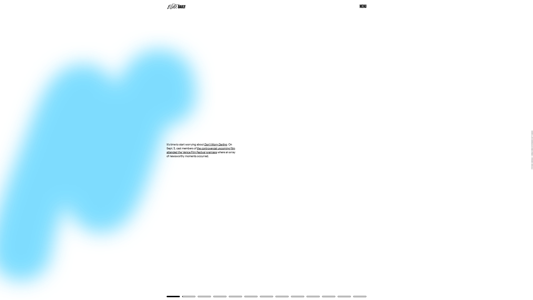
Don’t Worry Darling (215, 144)
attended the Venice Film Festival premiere (192, 152)
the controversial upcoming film (216, 148)
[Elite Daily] (176, 6)
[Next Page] (354, 150)
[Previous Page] (88, 150)
